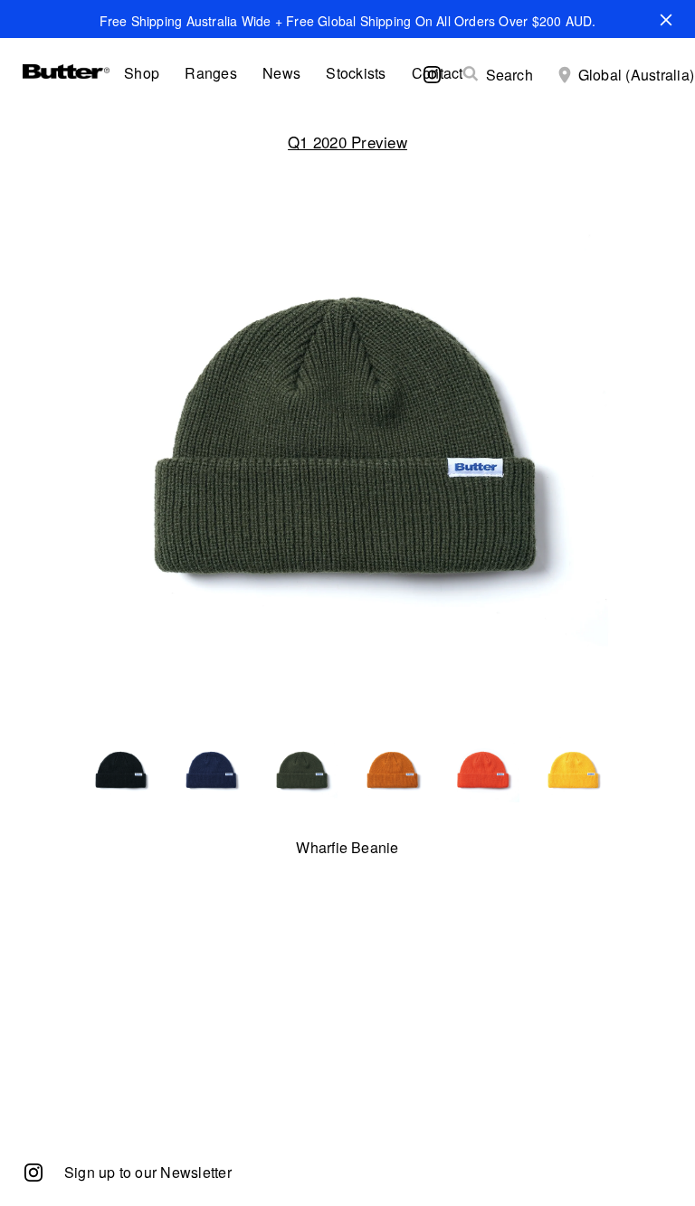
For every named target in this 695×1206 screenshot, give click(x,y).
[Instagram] (33, 1171)
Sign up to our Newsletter (148, 1172)
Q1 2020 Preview (347, 141)
